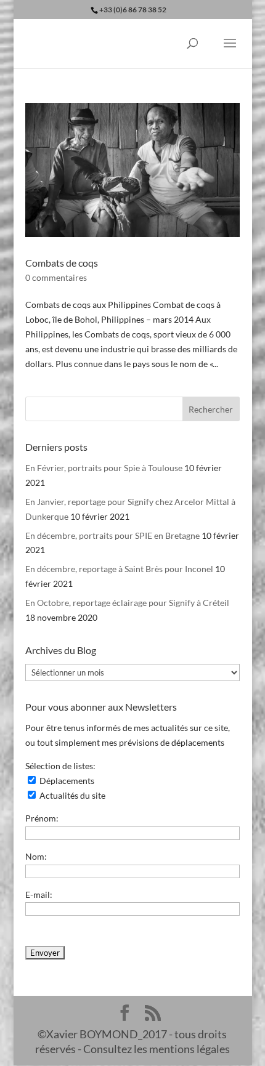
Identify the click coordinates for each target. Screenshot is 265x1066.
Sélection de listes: (60, 766)
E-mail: (38, 894)
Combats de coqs (61, 263)
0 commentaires (56, 277)
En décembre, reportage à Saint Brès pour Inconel (119, 568)
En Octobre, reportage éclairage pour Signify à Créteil (127, 602)
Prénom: (42, 818)
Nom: (36, 856)
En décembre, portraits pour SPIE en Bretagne (112, 535)
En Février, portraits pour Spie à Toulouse (103, 467)
